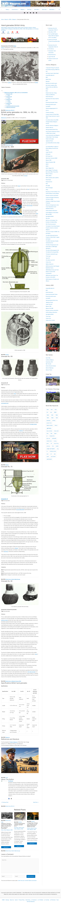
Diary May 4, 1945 (52, 32)
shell (15, 393)
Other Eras (44, 9)
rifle (53, 446)
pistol (48, 443)
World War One (16, 28)
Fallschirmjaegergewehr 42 (51, 108)
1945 (57, 417)
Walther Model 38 (49, 264)
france (56, 425)
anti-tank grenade (31, 671)
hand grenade (29, 205)
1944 (52, 417)
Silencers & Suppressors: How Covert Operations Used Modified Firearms (52, 206)
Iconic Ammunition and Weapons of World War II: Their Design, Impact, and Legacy (53, 137)
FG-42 (47, 110)
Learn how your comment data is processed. (27, 880)
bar (28, 189)
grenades (30, 28)
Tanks (6, 777)
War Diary (29, 9)
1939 (26, 28)
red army (48, 446)
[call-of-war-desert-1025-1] (20, 760)
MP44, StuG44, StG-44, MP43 (52, 177)
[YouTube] (30, 13)
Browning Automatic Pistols (51, 102)
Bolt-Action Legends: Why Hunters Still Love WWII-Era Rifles (51, 87)
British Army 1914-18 (9, 110)
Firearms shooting (49, 112)
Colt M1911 (48, 106)
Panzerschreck (49, 181)
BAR (47, 77)
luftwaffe (54, 438)
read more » (6, 847)
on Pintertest (53, 899)
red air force (56, 443)
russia (57, 446)
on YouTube (46, 899)
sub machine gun (4, 403)
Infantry (7, 464)
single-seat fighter (51, 448)
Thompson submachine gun (52, 254)
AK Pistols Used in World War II (52, 73)
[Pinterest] (33, 13)
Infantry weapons (28, 27)
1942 (57, 415)
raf (51, 443)
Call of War (48, 357)
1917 (47, 412)
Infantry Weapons (13, 742)
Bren (47, 90)
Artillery (7, 354)
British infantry (11, 27)
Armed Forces (15, 9)
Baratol (16, 548)
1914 (48, 409)
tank (36, 654)
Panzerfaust (48, 179)
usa (54, 454)
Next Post (35, 802)
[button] (59, 9)
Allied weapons (4, 27)
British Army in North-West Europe (12, 579)
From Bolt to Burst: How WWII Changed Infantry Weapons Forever (52, 121)
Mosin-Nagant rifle (50, 168)
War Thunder (48, 363)
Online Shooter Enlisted (51, 365)
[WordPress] (11, 798)
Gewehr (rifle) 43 (49, 127)
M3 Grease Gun (49, 156)
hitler (47, 433)
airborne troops (4, 620)
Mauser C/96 (48, 160)
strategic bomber (53, 451)
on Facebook (34, 899)
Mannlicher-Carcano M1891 (51, 158)
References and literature (10, 107)
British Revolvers (52, 54)
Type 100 (48, 258)
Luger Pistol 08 (51, 56)
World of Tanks (49, 369)
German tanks (21, 827)
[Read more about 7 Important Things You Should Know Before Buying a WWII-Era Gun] (33, 816)
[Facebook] (24, 13)
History (7, 9)
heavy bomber (49, 430)
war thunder (53, 456)
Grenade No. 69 (9, 96)
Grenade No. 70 (9, 99)
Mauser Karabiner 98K (50, 162)
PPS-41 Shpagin (49, 187)
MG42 (47, 166)
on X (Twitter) (40, 899)
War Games (51, 9)
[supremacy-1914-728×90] (20, 39)
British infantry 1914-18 (19, 27)
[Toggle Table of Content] (2, 90)
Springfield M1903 (50, 216)
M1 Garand (48, 154)
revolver (25, 175)
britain (53, 420)
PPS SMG (48, 185)
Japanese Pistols (49, 140)
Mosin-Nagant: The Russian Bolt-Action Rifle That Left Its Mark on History (52, 172)
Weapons (22, 9)
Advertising (27, 899)
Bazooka (47, 81)
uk (33, 28)
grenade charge (33, 424)
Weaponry (7, 737)
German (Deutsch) (31, 901)
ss (47, 451)
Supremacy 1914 (49, 361)
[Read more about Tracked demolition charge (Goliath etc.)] (20, 816)
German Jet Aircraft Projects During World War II (54, 41)
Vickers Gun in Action (50, 320)
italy (51, 433)
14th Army (6, 551)
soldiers (9, 82)
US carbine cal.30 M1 (50, 260)
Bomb (19, 185)
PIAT (47, 183)
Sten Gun (48, 218)
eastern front (49, 422)
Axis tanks (16, 827)
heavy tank (56, 430)
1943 (48, 417)
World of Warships (49, 367)
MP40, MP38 (48, 175)
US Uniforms (51, 48)
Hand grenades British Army (52, 129)
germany (49, 428)
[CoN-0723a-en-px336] (12, 206)
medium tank (49, 440)
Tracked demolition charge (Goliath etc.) (19, 825)
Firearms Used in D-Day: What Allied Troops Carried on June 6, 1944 (52, 116)
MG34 (47, 164)
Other (5, 829)
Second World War (20, 509)
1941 (52, 415)
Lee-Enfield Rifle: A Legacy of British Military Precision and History (52, 148)
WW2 (21, 28)
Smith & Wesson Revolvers (51, 210)
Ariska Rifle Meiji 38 (50, 75)
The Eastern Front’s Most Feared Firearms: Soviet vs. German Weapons (53, 228)
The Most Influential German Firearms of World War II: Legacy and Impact (52, 237)
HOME (3, 899)
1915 (51, 409)
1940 (48, 415)
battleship (48, 420)
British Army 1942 (9, 145)
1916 (56, 409)
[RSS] (36, 13)
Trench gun (48, 256)
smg (57, 448)
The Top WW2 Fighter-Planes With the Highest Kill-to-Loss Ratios (53, 35)
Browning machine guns (51, 104)
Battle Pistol (48, 79)
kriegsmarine (52, 435)
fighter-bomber (50, 425)
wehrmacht (49, 459)
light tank (48, 438)
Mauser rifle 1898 (49, 308)
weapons (21, 430)
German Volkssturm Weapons (52, 125)
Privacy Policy (22, 899)
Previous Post (4, 802)
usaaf (48, 456)
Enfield (36, 82)
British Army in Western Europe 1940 (13, 681)
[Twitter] (27, 13)
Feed (57, 899)
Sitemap (7, 899)
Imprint (16, 899)
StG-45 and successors (51, 224)
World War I (36, 9)
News (2, 829)
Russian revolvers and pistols (52, 195)
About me (12, 899)
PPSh (47, 189)
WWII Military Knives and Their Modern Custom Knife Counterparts (52, 271)
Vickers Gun (48, 262)
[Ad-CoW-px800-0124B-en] (20, 131)
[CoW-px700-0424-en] (20, 451)
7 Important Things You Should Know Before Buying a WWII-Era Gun (32, 824)
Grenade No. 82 (9, 103)
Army (15, 46)
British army (3, 117)
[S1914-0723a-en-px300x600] (53, 337)
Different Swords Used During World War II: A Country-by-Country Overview (6, 826)
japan (55, 433)
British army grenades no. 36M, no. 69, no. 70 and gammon (16, 92)
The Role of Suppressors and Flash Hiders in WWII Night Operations (52, 246)
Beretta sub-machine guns (51, 83)
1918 (24, 28)
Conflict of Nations (50, 359)
